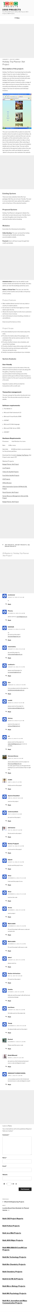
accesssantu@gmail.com (14, 672)
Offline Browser (7, 483)
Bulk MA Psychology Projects (14, 1293)
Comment (5, 1135)
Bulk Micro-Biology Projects (13, 1286)
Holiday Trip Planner (23, 455)
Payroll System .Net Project (10, 492)
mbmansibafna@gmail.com (15, 654)
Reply (9, 604)
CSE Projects (6, 479)
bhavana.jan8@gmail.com (15, 763)
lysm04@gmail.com (22, 616)
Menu (17, 18)
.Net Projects (9, 544)
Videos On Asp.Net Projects (10, 471)
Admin (17, 59)
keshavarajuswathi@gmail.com (16, 708)
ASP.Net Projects (21, 544)
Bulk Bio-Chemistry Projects (14, 1264)
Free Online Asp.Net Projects (10, 475)
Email (4, 1166)
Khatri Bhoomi (12, 1055)
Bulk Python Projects (11, 1226)
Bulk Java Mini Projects (11, 1233)
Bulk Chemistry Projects (12, 1272)
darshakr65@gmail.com (14, 636)
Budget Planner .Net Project (10, 464)
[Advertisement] (17, 41)
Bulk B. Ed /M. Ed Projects (12, 1279)
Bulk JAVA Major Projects (12, 1240)
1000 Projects (11, 9)
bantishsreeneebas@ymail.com (16, 690)
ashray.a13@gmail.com (14, 726)
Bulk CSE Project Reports (12, 1219)
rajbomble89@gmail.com (14, 744)
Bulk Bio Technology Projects (14, 1257)
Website (5, 1174)
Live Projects (6, 468)
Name (4, 1157)
